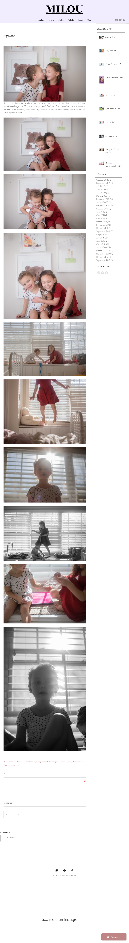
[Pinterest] (124, 20)
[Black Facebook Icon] (72, 871)
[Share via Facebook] (5, 773)
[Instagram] (116, 20)
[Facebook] (120, 20)
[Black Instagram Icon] (57, 871)
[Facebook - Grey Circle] (106, 272)
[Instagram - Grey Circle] (98, 272)
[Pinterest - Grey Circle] (102, 272)
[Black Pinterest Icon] (64, 871)
